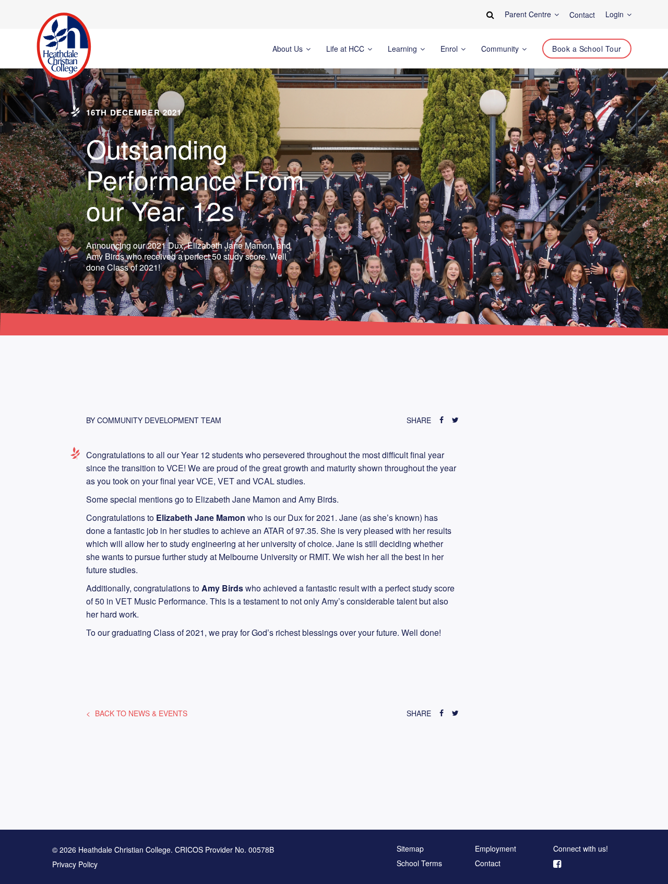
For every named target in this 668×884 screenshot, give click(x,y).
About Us (288, 49)
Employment (495, 849)
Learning (403, 49)
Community (501, 49)
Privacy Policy (75, 864)
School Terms (419, 863)
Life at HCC (346, 49)
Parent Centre (529, 14)
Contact (487, 863)
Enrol (450, 49)
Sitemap (410, 849)
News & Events (141, 713)
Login (615, 14)
